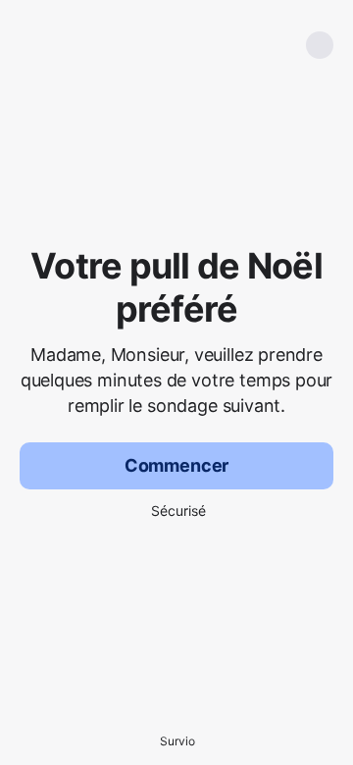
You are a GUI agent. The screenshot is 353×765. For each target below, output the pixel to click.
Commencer (176, 465)
